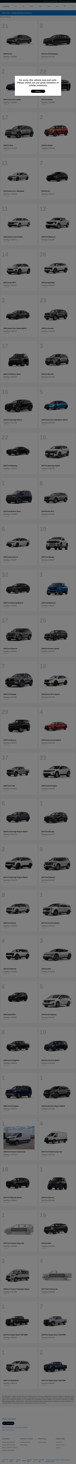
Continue (38, 91)
